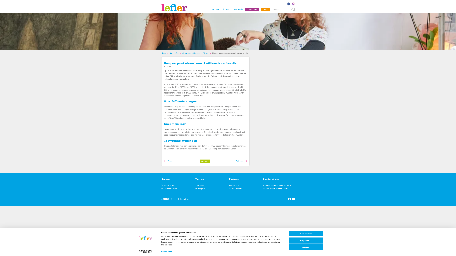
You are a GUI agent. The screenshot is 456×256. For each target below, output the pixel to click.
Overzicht (205, 161)
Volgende (239, 161)
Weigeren (306, 247)
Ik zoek (215, 9)
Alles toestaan (306, 234)
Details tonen (166, 251)
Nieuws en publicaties (191, 53)
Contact (265, 9)
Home (164, 53)
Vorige (170, 161)
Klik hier (266, 188)
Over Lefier (238, 9)
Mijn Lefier (253, 9)
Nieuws (206, 53)
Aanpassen (304, 240)
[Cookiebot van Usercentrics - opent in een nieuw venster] (145, 251)
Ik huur (226, 9)
